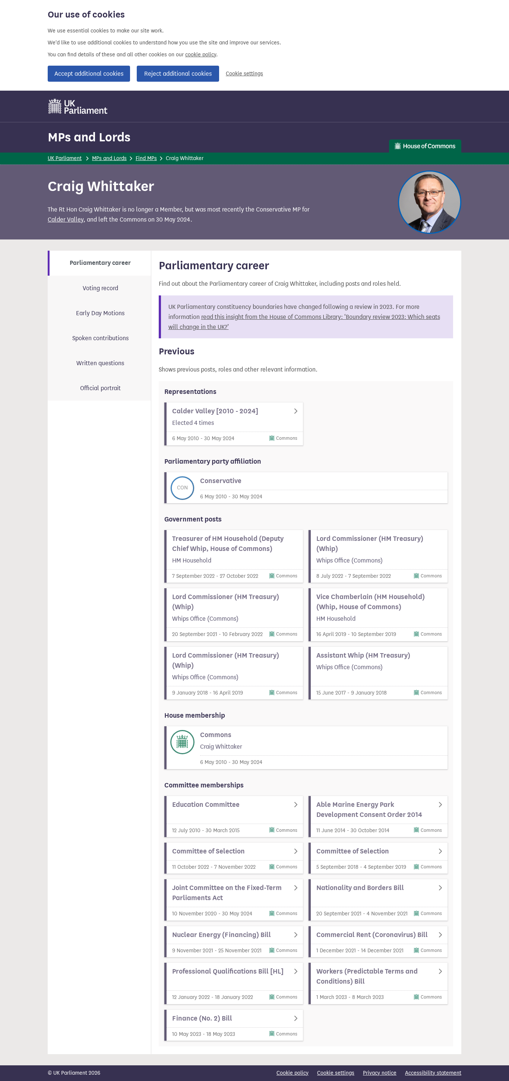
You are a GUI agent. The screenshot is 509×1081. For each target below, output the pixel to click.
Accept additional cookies (88, 73)
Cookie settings (244, 73)
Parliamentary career (100, 263)
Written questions (100, 363)
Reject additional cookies (178, 73)
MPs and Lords (89, 137)
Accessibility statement (433, 1073)
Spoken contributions (100, 338)
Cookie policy (292, 1073)
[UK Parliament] (78, 106)
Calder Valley (65, 219)
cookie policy (200, 54)
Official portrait (100, 388)
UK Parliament (65, 158)
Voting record (100, 288)
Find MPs (146, 158)
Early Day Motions (100, 313)
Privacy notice (379, 1073)
